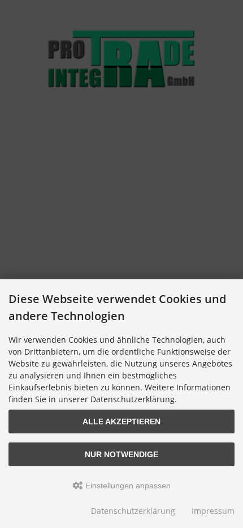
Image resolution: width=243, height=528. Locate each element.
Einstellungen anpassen (127, 485)
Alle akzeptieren (121, 421)
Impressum (213, 510)
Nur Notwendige (121, 454)
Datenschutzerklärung (133, 510)
